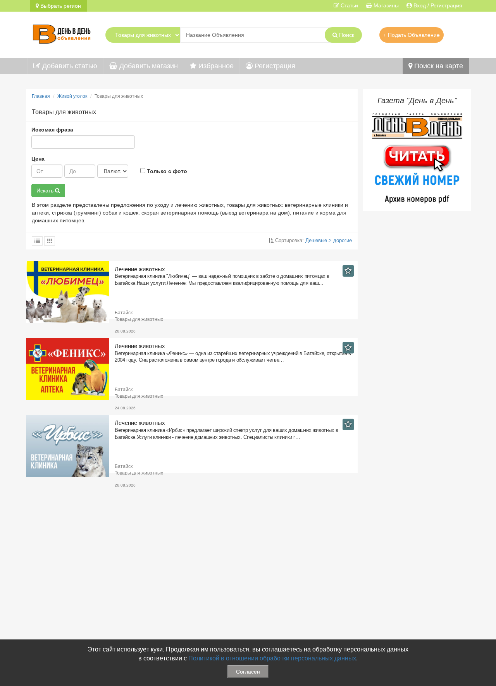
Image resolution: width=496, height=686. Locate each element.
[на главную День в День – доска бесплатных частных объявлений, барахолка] (62, 33)
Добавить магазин (147, 66)
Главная (41, 96)
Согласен (248, 672)
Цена (38, 159)
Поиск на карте (437, 66)
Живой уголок (72, 96)
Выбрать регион (60, 6)
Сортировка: (313, 240)
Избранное (215, 66)
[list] (37, 241)
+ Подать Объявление (411, 35)
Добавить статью (68, 66)
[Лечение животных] (70, 292)
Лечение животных (140, 269)
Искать (45, 190)
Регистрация (274, 66)
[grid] (49, 241)
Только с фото (166, 171)
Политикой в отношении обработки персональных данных (272, 658)
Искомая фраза (52, 129)
